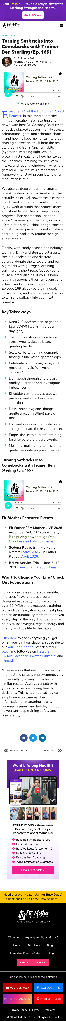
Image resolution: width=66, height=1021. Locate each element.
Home (17, 945)
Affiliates (50, 1010)
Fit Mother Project (37, 61)
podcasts (8, 35)
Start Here (33, 945)
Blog (50, 945)
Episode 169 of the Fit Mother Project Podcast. (36, 113)
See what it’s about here (37, 567)
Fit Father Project (25, 64)
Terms (36, 1010)
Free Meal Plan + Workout (26, 953)
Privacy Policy (18, 1010)
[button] (61, 25)
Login (52, 953)
